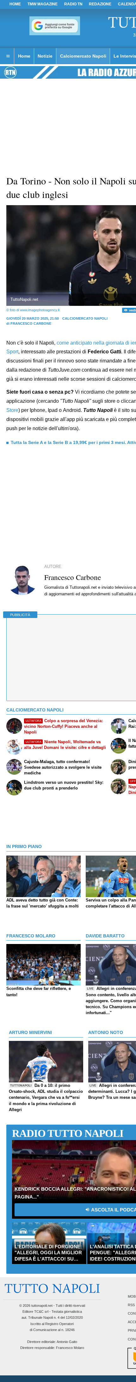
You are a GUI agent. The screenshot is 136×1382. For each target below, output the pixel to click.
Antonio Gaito (67, 1342)
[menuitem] (8, 56)
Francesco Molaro (70, 1348)
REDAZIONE (100, 4)
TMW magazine (43, 4)
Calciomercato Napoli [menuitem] (83, 56)
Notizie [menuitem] (45, 56)
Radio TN (73, 4)
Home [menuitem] (24, 56)
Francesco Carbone (30, 323)
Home (15, 4)
